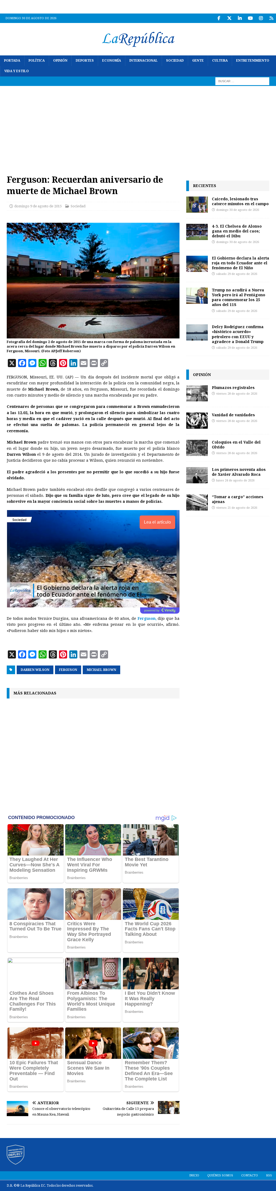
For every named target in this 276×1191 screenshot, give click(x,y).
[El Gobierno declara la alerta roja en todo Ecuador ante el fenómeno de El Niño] (197, 264)
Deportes (85, 60)
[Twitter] (229, 18)
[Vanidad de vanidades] (197, 420)
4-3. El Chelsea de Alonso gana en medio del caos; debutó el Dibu (237, 231)
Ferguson (68, 670)
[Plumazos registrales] (197, 393)
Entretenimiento (252, 60)
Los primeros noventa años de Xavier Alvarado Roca (239, 472)
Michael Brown (101, 670)
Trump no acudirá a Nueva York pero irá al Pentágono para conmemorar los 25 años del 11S (238, 297)
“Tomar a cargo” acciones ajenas (237, 499)
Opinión (60, 60)
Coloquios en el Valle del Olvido (236, 445)
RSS (269, 1175)
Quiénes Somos (220, 1175)
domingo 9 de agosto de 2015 (38, 206)
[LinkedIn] (239, 18)
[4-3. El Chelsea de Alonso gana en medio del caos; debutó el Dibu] (197, 232)
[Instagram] (260, 18)
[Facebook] (218, 18)
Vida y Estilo (16, 71)
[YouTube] (250, 18)
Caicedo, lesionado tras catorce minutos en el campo (240, 201)
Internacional (143, 60)
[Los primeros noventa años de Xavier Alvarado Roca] (197, 475)
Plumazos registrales (233, 387)
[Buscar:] (242, 81)
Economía (111, 60)
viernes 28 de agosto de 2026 (236, 393)
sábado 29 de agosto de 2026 (236, 274)
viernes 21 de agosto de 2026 (236, 508)
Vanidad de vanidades (233, 414)
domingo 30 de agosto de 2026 (237, 210)
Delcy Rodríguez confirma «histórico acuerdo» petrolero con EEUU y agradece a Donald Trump (238, 334)
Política (37, 60)
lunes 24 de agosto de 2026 (235, 480)
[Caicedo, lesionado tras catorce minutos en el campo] (197, 205)
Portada (12, 60)
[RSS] (271, 18)
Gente (198, 60)
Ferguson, (147, 618)
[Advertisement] (138, 126)
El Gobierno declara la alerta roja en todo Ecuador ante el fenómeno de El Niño (240, 262)
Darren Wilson (35, 670)
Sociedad (175, 60)
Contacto (249, 1175)
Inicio (194, 1175)
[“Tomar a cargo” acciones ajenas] (197, 502)
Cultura (220, 60)
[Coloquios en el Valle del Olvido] (197, 448)
